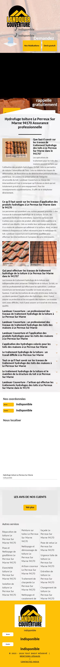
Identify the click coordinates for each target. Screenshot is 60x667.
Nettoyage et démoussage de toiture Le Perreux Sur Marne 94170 (29, 553)
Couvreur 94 (7, 58)
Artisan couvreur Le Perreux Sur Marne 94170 (30, 570)
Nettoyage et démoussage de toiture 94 (25, 63)
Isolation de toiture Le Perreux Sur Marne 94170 (9, 589)
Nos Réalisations (31, 46)
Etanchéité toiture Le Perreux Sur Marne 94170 (9, 573)
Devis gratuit (49, 46)
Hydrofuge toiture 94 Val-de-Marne (42, 82)
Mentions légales (30, 656)
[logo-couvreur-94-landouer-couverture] (18, 16)
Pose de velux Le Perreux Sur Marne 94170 (49, 547)
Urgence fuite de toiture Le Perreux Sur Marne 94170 (49, 561)
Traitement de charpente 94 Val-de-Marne (24, 83)
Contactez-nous (30, 662)
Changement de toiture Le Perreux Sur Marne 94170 (48, 593)
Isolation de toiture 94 (41, 59)
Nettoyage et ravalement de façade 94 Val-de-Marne (8, 85)
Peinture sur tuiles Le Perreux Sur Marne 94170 (30, 536)
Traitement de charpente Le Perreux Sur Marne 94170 (29, 584)
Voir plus (30, 507)
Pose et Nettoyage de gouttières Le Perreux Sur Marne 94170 (9, 555)
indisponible (26, 29)
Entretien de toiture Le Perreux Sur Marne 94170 (47, 577)
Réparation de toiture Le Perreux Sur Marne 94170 (9, 537)
